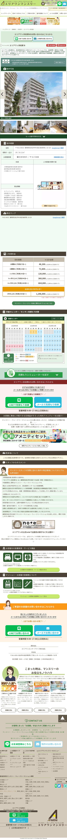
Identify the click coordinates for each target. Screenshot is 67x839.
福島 (21, 786)
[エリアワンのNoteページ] (65, 786)
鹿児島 (27, 798)
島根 (30, 786)
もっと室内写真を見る (33, 136)
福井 (21, 798)
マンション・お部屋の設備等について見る (33, 596)
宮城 (17, 786)
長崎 (38, 796)
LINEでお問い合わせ (21, 815)
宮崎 (46, 796)
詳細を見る (8, 710)
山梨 (9, 798)
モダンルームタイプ (15, 767)
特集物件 (2, 765)
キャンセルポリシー (58, 769)
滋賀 (38, 782)
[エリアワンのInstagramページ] (62, 786)
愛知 (1, 803)
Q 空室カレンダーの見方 (57, 318)
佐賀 (34, 796)
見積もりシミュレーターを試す (33, 374)
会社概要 (55, 771)
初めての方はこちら (18, 13)
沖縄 (26, 803)
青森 (1, 786)
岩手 (9, 786)
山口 (42, 786)
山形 (13, 786)
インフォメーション (58, 766)
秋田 (5, 786)
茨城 (1, 794)
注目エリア (3, 760)
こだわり (2, 769)
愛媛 (34, 791)
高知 (38, 791)
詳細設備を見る (59, 157)
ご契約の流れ (31, 13)
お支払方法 (41, 765)
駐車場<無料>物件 (28, 758)
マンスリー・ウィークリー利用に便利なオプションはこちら (33, 303)
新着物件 (2, 767)
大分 (42, 796)
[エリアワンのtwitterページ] (59, 786)
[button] (3, 94)
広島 (38, 786)
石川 (17, 798)
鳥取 (26, 786)
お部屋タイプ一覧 (15, 756)
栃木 (22, 791)
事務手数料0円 (57, 754)
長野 (5, 798)
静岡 (5, 803)
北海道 (2, 782)
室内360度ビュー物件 (29, 756)
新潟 (1, 798)
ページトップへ (62, 718)
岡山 (34, 786)
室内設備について (42, 13)
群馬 (18, 791)
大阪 (26, 782)
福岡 (26, 796)
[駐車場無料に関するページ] (27, 21)
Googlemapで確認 (58, 148)
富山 (13, 798)
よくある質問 (54, 13)
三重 (13, 803)
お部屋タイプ (3, 762)
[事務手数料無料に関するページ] (14, 21)
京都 (34, 782)
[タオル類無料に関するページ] (40, 21)
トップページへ (6, 13)
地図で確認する (59, 62)
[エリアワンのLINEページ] (56, 786)
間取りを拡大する (49, 206)
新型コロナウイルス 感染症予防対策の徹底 (58, 758)
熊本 (30, 796)
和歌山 (47, 782)
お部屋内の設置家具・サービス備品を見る (33, 570)
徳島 (30, 791)
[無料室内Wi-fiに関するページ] (53, 21)
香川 (26, 791)
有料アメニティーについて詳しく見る (33, 446)
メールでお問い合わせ (21, 820)
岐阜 (9, 803)
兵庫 (30, 782)
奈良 (42, 782)
